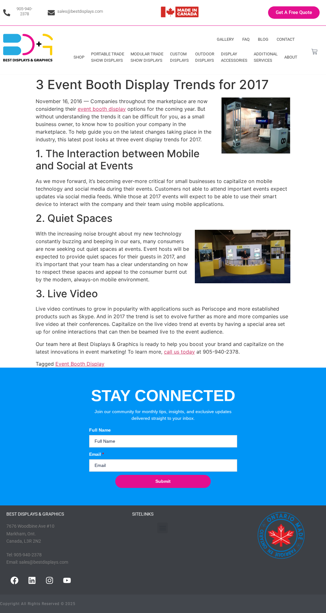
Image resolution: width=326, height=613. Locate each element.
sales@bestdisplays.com (80, 11)
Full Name (100, 430)
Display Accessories (234, 57)
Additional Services (266, 57)
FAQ (246, 39)
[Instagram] (49, 580)
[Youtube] (67, 580)
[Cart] (314, 52)
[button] (162, 528)
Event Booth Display (79, 364)
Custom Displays (179, 57)
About (290, 57)
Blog (263, 39)
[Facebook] (14, 580)
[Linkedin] (32, 580)
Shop (79, 57)
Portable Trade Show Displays (107, 57)
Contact (286, 39)
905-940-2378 (24, 11)
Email (96, 454)
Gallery (225, 39)
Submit (163, 481)
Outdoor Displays (204, 57)
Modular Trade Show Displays (147, 57)
